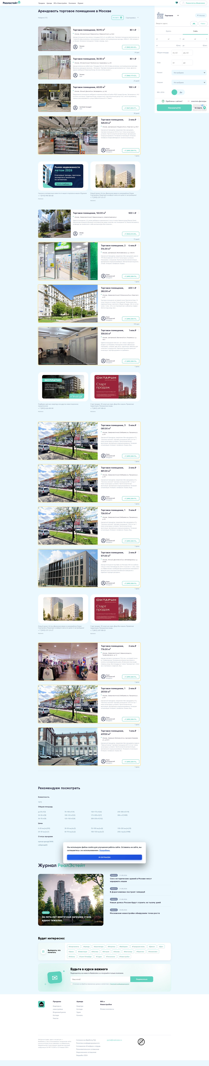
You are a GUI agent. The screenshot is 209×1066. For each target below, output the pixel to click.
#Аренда (86, 946)
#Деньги (152, 946)
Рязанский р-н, (94, 34)
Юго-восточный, (85, 34)
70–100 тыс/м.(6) (97, 828)
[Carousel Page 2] (51, 50)
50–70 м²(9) (42, 818)
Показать (174, 107)
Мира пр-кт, (130, 127)
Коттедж (56, 1015)
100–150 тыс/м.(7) (97, 832)
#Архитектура (98, 946)
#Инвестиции (82, 951)
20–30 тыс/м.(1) (43, 832)
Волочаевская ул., (122, 252)
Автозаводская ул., (130, 559)
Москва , (77, 34)
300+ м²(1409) (122, 815)
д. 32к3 (112, 34)
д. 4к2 (105, 91)
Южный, (82, 91)
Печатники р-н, (94, 63)
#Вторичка (111, 946)
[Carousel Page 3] (58, 50)
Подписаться (141, 979)
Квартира (80, 1006)
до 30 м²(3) (42, 812)
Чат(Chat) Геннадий (85, 107)
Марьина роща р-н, (98, 217)
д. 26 (104, 434)
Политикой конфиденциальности (119, 984)
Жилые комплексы (107, 1009)
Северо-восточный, (86, 217)
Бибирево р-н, (124, 432)
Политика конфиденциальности (88, 1043)
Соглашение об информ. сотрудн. (88, 1046)
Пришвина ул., (133, 432)
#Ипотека (95, 951)
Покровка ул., (131, 337)
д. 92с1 (136, 127)
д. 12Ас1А (131, 252)
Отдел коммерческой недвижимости (110, 149)
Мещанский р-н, (122, 127)
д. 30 (110, 63)
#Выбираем (124, 946)
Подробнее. (104, 850)
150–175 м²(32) (96, 812)
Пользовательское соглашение (87, 1049)
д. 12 (115, 655)
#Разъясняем (152, 951)
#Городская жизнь (138, 946)
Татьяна (81, 46)
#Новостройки (124, 956)
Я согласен (104, 857)
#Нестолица (128, 951)
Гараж (79, 1012)
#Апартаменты (74, 946)
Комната (80, 1015)
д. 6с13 (107, 740)
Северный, (111, 738)
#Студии (99, 956)
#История (106, 951)
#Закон (71, 951)
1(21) (40, 802)
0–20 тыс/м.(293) (44, 828)
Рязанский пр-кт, (104, 34)
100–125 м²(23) (70, 815)
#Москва (117, 951)
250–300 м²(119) (123, 812)
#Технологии (110, 956)
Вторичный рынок (59, 1012)
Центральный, (112, 127)
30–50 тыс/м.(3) (70, 828)
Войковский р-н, (120, 738)
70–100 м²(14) (69, 812)
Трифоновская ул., (108, 655)
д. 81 (104, 297)
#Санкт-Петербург (85, 956)
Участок (55, 1018)
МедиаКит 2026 (82, 1055)
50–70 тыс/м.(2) (70, 832)
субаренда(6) (42, 845)
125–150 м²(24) (70, 818)
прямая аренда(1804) (45, 841)
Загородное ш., (98, 91)
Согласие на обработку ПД (86, 1040)
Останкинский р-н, (125, 295)
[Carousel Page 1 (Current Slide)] (44, 50)
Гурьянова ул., (104, 63)
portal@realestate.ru (114, 1040)
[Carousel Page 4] (66, 50)
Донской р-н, (89, 91)
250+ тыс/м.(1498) (123, 832)
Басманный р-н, (121, 337)
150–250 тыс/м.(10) (124, 828)
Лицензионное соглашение (86, 1052)
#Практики (140, 951)
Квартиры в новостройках (58, 1007)
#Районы (72, 956)
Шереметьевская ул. (110, 217)
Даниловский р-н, (119, 559)
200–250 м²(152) (97, 818)
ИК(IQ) (81, 233)
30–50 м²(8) (42, 815)
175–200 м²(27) (96, 815)
